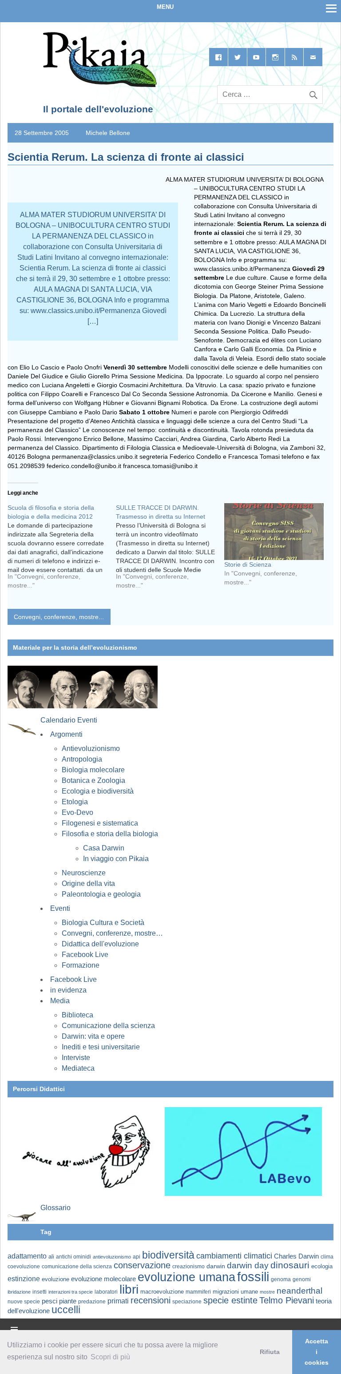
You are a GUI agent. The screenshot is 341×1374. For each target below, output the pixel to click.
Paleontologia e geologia (101, 894)
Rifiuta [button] (270, 1351)
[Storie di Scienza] (274, 531)
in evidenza (68, 990)
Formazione (80, 965)
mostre (267, 1292)
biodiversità (168, 1255)
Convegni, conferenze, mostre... (59, 616)
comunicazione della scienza (77, 1266)
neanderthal (299, 1290)
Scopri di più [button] (110, 1357)
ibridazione (19, 1292)
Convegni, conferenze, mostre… (112, 933)
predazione (92, 1301)
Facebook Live (85, 954)
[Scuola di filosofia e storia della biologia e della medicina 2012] (62, 549)
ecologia (322, 1266)
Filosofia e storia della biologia (110, 834)
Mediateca (78, 1068)
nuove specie (24, 1301)
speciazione (187, 1302)
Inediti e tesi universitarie (101, 1047)
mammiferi (198, 1292)
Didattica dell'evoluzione (100, 944)
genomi (302, 1279)
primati (118, 1301)
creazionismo (188, 1266)
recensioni (150, 1300)
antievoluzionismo (112, 1256)
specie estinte (230, 1300)
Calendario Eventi (68, 720)
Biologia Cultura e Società (103, 922)
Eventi (60, 908)
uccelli (66, 1309)
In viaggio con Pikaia (116, 858)
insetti (39, 1292)
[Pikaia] (98, 85)
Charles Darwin (296, 1256)
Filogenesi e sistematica (100, 823)
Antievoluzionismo (91, 748)
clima (327, 1257)
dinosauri (289, 1265)
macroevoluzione (162, 1291)
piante (67, 1301)
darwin (215, 1266)
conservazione (142, 1265)
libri (129, 1289)
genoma (281, 1279)
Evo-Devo (77, 812)
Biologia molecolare (93, 770)
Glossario (55, 1207)
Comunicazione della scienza (108, 1025)
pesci (49, 1301)
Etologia (75, 802)
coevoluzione (24, 1266)
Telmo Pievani (286, 1300)
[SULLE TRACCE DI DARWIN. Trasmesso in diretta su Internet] (170, 549)
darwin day (248, 1265)
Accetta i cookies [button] (317, 1352)
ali (51, 1256)
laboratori (106, 1292)
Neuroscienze (84, 873)
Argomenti (66, 734)
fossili (253, 1276)
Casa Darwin (103, 848)
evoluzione (55, 1279)
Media (60, 1001)
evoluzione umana (186, 1277)
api (136, 1257)
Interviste (76, 1057)
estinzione (24, 1279)
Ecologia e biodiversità (98, 791)
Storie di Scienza (247, 564)
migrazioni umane (235, 1291)
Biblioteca (77, 1015)
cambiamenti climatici (234, 1255)
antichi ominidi (73, 1257)
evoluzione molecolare (103, 1279)
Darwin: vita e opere (93, 1036)
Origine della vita (88, 883)
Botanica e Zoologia (93, 780)
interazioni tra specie (70, 1292)
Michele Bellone (108, 132)
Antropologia (82, 759)
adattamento (27, 1256)
